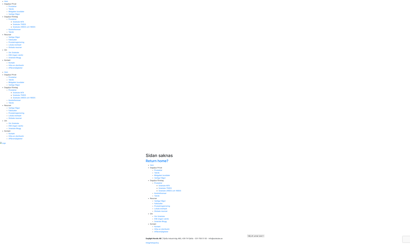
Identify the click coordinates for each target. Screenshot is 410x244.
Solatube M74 (18, 22)
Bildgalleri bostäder (16, 11)
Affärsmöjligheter (16, 68)
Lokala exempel (15, 45)
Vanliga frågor (14, 14)
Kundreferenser (15, 29)
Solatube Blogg (15, 58)
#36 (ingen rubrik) (16, 55)
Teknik (11, 9)
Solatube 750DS (19, 24)
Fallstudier (13, 40)
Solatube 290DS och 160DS (24, 27)
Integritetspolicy (152, 243)
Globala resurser (15, 47)
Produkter (13, 6)
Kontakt (12, 63)
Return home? (157, 161)
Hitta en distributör (16, 65)
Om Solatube (14, 52)
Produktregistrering (16, 42)
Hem (6, 1)
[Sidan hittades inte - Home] (3, 143)
